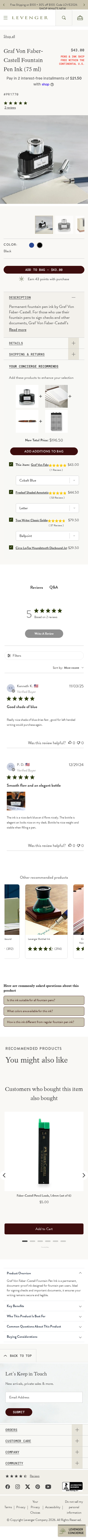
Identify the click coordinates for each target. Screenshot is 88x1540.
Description (20, 297)
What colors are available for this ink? (30, 1011)
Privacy (20, 1507)
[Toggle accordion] (77, 1429)
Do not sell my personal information (74, 1507)
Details (16, 343)
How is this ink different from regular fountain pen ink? (40, 1022)
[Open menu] (6, 17)
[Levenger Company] (34, 17)
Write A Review (44, 633)
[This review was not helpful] (78, 743)
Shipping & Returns (27, 354)
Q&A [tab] (53, 587)
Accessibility (52, 1507)
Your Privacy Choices (35, 1507)
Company (12, 1452)
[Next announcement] (84, 4)
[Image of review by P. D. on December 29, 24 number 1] (16, 801)
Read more (17, 330)
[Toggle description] (73, 297)
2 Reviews (10, 107)
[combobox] (64, 18)
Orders (11, 1430)
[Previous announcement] (4, 4)
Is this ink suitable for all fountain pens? (31, 1000)
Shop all (9, 36)
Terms (8, 1507)
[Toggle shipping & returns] (73, 354)
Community (14, 1463)
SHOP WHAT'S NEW (45, 9)
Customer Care (18, 1441)
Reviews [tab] (36, 587)
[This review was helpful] (70, 743)
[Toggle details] (73, 343)
